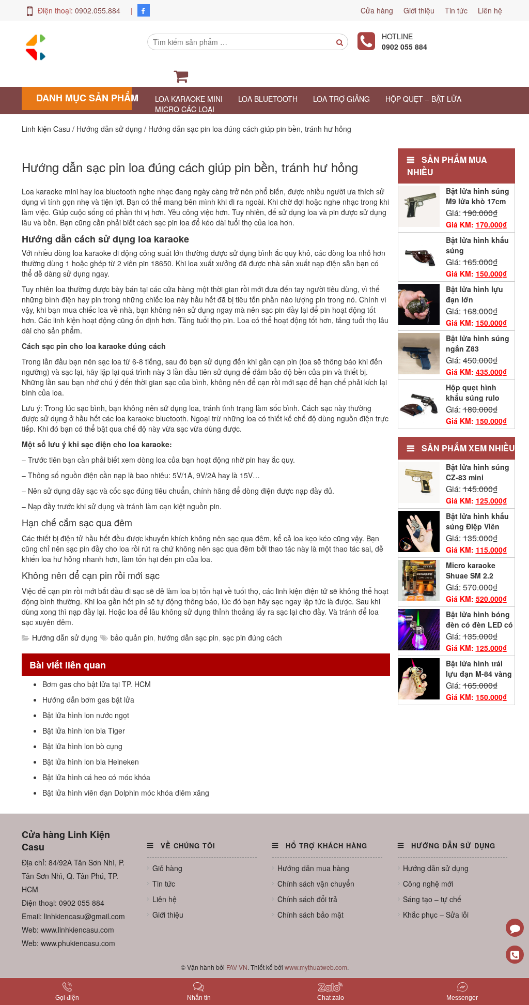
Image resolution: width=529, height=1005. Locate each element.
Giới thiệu (418, 10)
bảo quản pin (132, 637)
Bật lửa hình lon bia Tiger (83, 730)
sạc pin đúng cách (252, 637)
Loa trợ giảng (341, 99)
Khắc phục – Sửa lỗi (436, 914)
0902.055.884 (97, 10)
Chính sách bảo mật (310, 914)
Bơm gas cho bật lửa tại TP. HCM (96, 684)
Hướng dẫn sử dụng (65, 637)
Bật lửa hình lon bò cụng (82, 746)
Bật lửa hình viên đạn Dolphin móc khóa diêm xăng (125, 792)
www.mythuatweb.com (316, 967)
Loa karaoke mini (189, 99)
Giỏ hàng (167, 868)
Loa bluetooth (268, 99)
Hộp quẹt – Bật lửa (423, 99)
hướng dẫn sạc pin (188, 637)
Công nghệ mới (428, 883)
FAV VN (236, 967)
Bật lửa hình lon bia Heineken (90, 761)
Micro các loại (184, 109)
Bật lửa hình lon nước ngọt (85, 715)
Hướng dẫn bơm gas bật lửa (88, 699)
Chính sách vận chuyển (315, 883)
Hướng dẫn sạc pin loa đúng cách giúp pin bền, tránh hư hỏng (190, 167)
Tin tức (456, 10)
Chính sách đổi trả (307, 899)
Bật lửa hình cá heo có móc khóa (96, 777)
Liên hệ (490, 10)
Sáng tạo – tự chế (432, 899)
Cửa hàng (377, 10)
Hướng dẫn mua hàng (313, 868)
